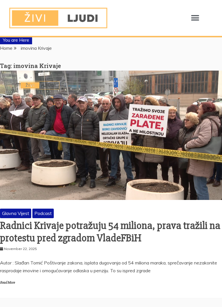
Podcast (43, 213)
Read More (7, 282)
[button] (195, 18)
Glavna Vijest (15, 213)
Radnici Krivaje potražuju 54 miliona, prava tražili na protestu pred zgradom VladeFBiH (110, 232)
